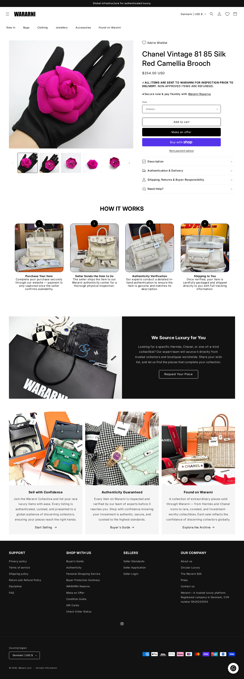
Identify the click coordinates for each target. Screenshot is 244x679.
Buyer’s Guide (75, 561)
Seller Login (130, 573)
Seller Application (134, 567)
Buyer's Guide (120, 527)
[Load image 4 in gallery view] (93, 163)
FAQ (11, 592)
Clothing (42, 27)
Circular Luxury (190, 567)
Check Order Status (78, 611)
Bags (26, 27)
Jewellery (62, 27)
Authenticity (74, 567)
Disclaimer (15, 586)
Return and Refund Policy (25, 580)
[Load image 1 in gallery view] (28, 163)
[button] (7, 14)
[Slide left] (13, 163)
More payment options (181, 150)
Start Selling (44, 527)
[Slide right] (129, 163)
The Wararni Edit (191, 573)
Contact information (46, 668)
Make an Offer (75, 592)
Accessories (83, 27)
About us (186, 561)
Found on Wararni (110, 27)
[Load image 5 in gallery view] (115, 163)
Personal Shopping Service (83, 573)
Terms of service (19, 567)
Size (144, 102)
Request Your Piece (178, 374)
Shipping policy (19, 573)
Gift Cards (72, 605)
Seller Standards (134, 561)
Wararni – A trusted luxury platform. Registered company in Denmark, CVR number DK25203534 (205, 597)
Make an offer (181, 132)
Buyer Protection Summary (83, 580)
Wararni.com (25, 668)
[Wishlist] (227, 14)
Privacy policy (18, 561)
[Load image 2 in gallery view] (49, 163)
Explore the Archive (197, 527)
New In (10, 27)
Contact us (188, 586)
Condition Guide (76, 598)
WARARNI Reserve (78, 586)
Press (184, 580)
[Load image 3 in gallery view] (71, 163)
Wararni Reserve (199, 94)
